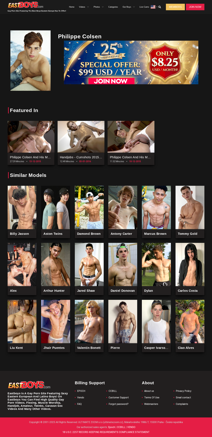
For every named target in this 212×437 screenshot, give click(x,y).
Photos (97, 7)
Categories (113, 7)
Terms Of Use (151, 397)
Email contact (183, 397)
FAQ (79, 404)
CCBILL (113, 391)
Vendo (80, 397)
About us (149, 391)
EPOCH (81, 391)
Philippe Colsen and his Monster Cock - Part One (145, 157)
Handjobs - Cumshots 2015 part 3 (84, 157)
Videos (82, 7)
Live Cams (144, 7)
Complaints (182, 404)
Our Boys (127, 7)
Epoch (112, 427)
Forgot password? (119, 404)
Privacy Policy (183, 391)
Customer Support (119, 397)
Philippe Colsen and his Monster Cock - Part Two (45, 157)
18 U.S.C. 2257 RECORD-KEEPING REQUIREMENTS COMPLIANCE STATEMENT (106, 432)
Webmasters (151, 404)
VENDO (131, 427)
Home (71, 7)
